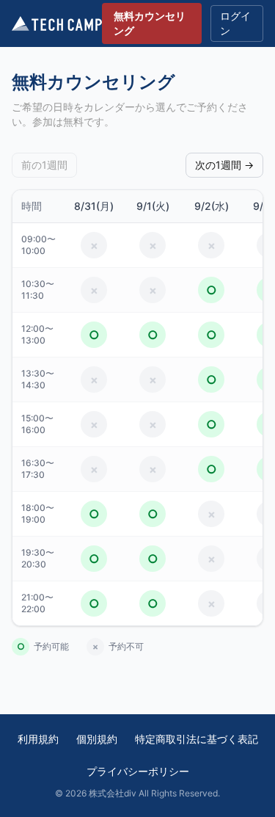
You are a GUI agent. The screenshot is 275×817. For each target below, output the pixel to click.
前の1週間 (44, 165)
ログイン (235, 23)
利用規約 (38, 739)
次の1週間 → (224, 165)
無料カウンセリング (150, 23)
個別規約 (96, 739)
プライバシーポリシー (138, 771)
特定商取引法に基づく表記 (196, 739)
